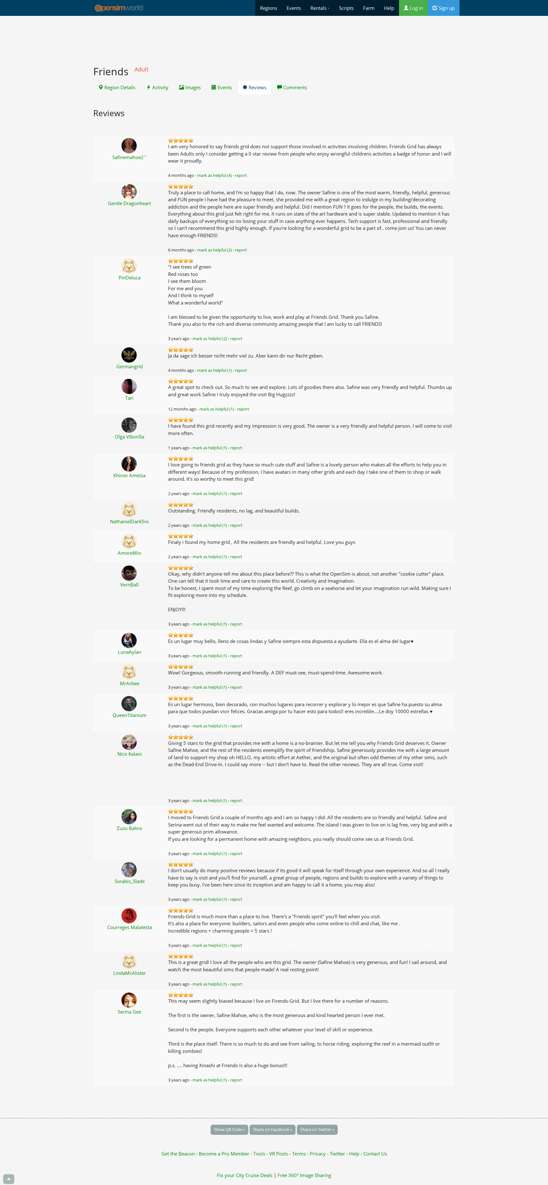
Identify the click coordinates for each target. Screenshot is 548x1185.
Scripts (346, 8)
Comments (294, 87)
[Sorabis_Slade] (129, 869)
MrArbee (129, 683)
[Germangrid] (129, 354)
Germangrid (129, 366)
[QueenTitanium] (129, 703)
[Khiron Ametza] (129, 463)
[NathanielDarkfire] (129, 509)
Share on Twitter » (317, 1129)
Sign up (446, 8)
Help (389, 8)
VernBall (129, 584)
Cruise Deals (258, 1175)
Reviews (256, 87)
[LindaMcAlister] (129, 961)
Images (192, 87)
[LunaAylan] (129, 640)
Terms (299, 1153)
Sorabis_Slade (129, 881)
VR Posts (279, 1153)
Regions (268, 8)
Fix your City (230, 1175)
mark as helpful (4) (214, 175)
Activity (159, 87)
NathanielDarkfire (129, 521)
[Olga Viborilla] (129, 424)
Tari (129, 398)
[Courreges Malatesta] (129, 915)
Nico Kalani (129, 754)
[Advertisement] (274, 37)
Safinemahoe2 (129, 157)
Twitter (337, 1153)
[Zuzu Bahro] (129, 816)
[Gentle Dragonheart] (129, 191)
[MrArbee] (129, 671)
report (241, 175)
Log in (415, 8)
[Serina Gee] (129, 999)
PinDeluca (129, 277)
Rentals (319, 8)
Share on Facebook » (272, 1129)
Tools (259, 1153)
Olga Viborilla (129, 436)
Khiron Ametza (129, 475)
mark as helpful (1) (214, 370)
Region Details (119, 87)
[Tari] (129, 386)
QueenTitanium (130, 715)
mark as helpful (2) (214, 250)
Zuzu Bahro (129, 828)
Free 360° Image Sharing (304, 1175)
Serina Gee (129, 1011)
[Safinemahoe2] (129, 145)
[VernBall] (129, 572)
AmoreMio (129, 553)
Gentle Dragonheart (129, 203)
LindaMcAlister (129, 973)
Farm (369, 8)
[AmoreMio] (129, 541)
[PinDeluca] (129, 265)
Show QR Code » (229, 1129)
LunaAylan (129, 652)
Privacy (318, 1153)
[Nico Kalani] (129, 742)
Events (294, 8)
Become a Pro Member (225, 1153)
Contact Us (375, 1153)
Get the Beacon (178, 1153)
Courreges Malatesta (129, 927)
